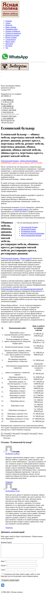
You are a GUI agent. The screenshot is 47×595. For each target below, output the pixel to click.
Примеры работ (11, 29)
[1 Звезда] (5, 434)
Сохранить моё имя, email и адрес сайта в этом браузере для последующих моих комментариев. (20, 575)
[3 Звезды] (22, 434)
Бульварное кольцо (28, 231)
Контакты (9, 44)
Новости (8, 25)
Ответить (9, 482)
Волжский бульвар (28, 229)
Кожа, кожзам (10, 27)
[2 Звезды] (13, 434)
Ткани (7, 23)
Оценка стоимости (12, 31)
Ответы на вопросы (13, 33)
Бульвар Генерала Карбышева (32, 233)
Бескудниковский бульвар (31, 235)
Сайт (3, 570)
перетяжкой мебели (21, 209)
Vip (6, 48)
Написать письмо (12, 35)
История (8, 46)
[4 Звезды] (30, 434)
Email (4, 565)
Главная (8, 21)
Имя (3, 561)
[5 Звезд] (39, 434)
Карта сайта (10, 41)
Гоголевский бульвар (29, 227)
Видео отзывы (11, 37)
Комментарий (6, 542)
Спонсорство (10, 39)
